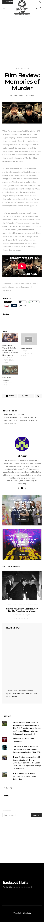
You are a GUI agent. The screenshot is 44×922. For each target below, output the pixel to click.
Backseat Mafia (15, 882)
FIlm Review (24, 68)
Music (13, 499)
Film (16, 68)
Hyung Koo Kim (30, 417)
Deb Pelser (17, 615)
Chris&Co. (27, 913)
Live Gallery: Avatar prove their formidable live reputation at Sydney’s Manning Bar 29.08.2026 (27, 749)
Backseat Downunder (14, 605)
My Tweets (7, 788)
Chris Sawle (29, 514)
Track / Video (28, 499)
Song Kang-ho (10, 423)
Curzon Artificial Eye (13, 417)
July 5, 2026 (27, 615)
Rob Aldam (30, 95)
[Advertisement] (22, 39)
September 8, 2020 (16, 95)
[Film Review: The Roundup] (10, 369)
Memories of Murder (29, 420)
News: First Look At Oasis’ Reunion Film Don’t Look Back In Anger (22, 610)
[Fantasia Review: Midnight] (29, 339)
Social (5, 796)
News (19, 499)
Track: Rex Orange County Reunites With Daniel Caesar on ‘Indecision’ (26, 776)
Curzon (21, 415)
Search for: (6, 811)
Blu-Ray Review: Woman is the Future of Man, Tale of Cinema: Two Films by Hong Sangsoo (10, 350)
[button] (41, 8)
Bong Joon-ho (9, 415)
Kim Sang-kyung (11, 420)
